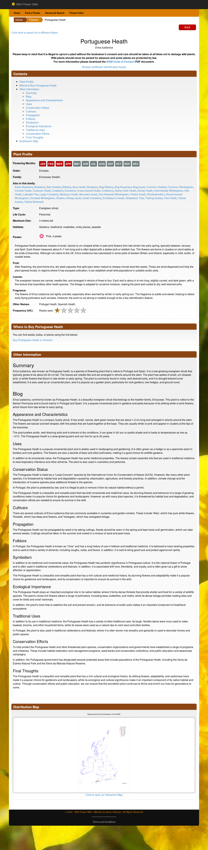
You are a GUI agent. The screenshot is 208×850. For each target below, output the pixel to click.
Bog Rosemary (123, 187)
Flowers (33, 20)
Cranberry (70, 190)
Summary (31, 93)
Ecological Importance (39, 126)
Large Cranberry (49, 194)
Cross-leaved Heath (88, 190)
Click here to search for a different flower (34, 32)
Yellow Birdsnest (34, 202)
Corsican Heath (42, 190)
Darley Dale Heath (125, 190)
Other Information (29, 89)
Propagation (33, 115)
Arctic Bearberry (24, 187)
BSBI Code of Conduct (120, 61)
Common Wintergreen (180, 187)
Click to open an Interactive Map (104, 795)
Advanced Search (55, 12)
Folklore (30, 119)
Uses (29, 104)
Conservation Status (37, 108)
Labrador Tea (30, 194)
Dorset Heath (145, 190)
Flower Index (76, 12)
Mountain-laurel (88, 194)
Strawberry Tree (135, 198)
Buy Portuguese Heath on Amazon (33, 340)
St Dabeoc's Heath (113, 198)
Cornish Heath (23, 190)
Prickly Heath (138, 194)
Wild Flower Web (26, 4)
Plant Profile (26, 82)
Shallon (60, 198)
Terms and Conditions (104, 821)
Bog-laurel (139, 187)
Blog (28, 96)
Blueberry (92, 187)
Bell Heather (54, 187)
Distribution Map (28, 141)
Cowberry (57, 190)
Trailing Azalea (154, 198)
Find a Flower (32, 12)
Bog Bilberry (106, 187)
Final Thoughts (34, 137)
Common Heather (156, 187)
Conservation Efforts (37, 133)
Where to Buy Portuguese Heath (38, 85)
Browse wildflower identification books (104, 67)
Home (17, 12)
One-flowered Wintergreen (114, 194)
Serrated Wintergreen (42, 198)
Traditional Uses (35, 130)
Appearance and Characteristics (44, 100)
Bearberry (40, 187)
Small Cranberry (92, 198)
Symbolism (32, 122)
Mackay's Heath (69, 194)
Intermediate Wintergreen (168, 190)
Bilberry (67, 187)
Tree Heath (170, 198)
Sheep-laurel (73, 198)
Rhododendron (155, 194)
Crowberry (107, 190)
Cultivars (31, 111)
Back (187, 27)
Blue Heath (79, 187)
